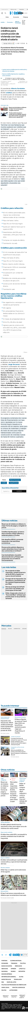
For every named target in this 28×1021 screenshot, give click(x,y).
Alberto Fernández (18, 22)
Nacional (4, 971)
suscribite (21, 13)
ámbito (3, 22)
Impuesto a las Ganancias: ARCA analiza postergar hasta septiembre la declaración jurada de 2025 (7, 725)
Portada (4, 960)
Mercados (18, 966)
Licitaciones (13, 990)
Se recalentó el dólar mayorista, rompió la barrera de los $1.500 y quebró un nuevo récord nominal (15, 573)
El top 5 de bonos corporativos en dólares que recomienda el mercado (13, 894)
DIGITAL (6, 996)
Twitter (2, 954)
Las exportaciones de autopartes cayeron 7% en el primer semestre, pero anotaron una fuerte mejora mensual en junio (19, 741)
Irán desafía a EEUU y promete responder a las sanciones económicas (12, 541)
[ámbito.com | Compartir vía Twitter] (20, 43)
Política (23, 963)
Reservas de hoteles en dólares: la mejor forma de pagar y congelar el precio (17, 109)
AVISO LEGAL (5, 987)
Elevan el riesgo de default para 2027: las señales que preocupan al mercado (15, 588)
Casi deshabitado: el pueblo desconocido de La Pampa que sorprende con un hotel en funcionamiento (12, 557)
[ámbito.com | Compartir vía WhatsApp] (16, 43)
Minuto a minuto (14, 779)
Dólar (7, 17)
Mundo (13, 971)
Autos (21, 977)
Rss (2, 982)
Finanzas (14, 963)
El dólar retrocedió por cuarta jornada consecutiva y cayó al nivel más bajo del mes (14, 862)
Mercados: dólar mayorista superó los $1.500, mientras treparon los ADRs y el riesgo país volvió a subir (14, 791)
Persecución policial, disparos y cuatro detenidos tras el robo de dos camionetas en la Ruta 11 (13, 549)
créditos (9, 93)
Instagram (9, 955)
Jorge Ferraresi (14, 364)
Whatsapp (21, 955)
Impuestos (21, 9)
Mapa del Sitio (11, 982)
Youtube (17, 954)
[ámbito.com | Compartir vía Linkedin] (22, 43)
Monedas (3, 628)
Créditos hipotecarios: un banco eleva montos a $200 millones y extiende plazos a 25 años (13, 533)
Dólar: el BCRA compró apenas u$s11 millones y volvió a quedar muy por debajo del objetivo (23, 793)
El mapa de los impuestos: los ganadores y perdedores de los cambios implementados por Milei (16, 581)
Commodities (17, 628)
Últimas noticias (15, 960)
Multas (3, 990)
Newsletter (23, 955)
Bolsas (10, 628)
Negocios (4, 968)
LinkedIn (13, 955)
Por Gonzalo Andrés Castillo (7, 898)
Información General (8, 977)
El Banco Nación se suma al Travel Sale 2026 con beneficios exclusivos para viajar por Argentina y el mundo (21, 726)
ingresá (25, 13)
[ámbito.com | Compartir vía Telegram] (24, 43)
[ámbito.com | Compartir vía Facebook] (18, 43)
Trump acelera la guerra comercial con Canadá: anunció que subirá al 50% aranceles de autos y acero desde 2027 (17, 115)
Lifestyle (22, 968)
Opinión (13, 968)
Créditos (3, 483)
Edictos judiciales (18, 987)
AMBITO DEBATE (22, 996)
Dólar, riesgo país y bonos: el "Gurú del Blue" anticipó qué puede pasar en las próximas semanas (16, 595)
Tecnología (18, 979)
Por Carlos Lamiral (5, 733)
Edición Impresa (6, 974)
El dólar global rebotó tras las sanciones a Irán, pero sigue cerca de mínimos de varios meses (14, 826)
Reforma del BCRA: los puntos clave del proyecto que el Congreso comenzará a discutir (19, 752)
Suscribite (19, 491)
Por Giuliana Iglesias (15, 756)
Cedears (24, 628)
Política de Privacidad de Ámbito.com (13, 985)
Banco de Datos (6, 966)
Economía (16, 17)
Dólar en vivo (13, 9)
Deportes (22, 971)
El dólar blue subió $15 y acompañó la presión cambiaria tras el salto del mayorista (14, 836)
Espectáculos (6, 979)
